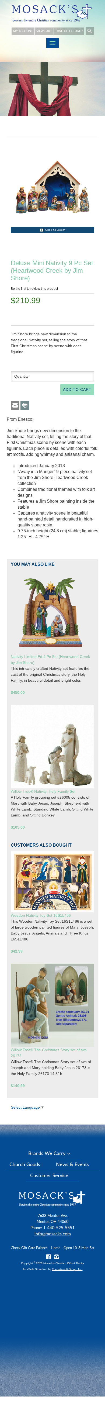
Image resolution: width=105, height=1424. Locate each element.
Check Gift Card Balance (29, 1248)
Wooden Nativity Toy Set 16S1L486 (41, 915)
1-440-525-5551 (59, 1228)
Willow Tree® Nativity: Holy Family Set (43, 791)
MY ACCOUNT (23, 31)
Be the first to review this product (34, 289)
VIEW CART (44, 31)
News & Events (72, 1164)
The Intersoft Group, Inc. (67, 1269)
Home (55, 1248)
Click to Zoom (55, 229)
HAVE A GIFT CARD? (69, 31)
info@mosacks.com (52, 1234)
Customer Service (49, 1175)
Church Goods (24, 1164)
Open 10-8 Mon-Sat (79, 1248)
